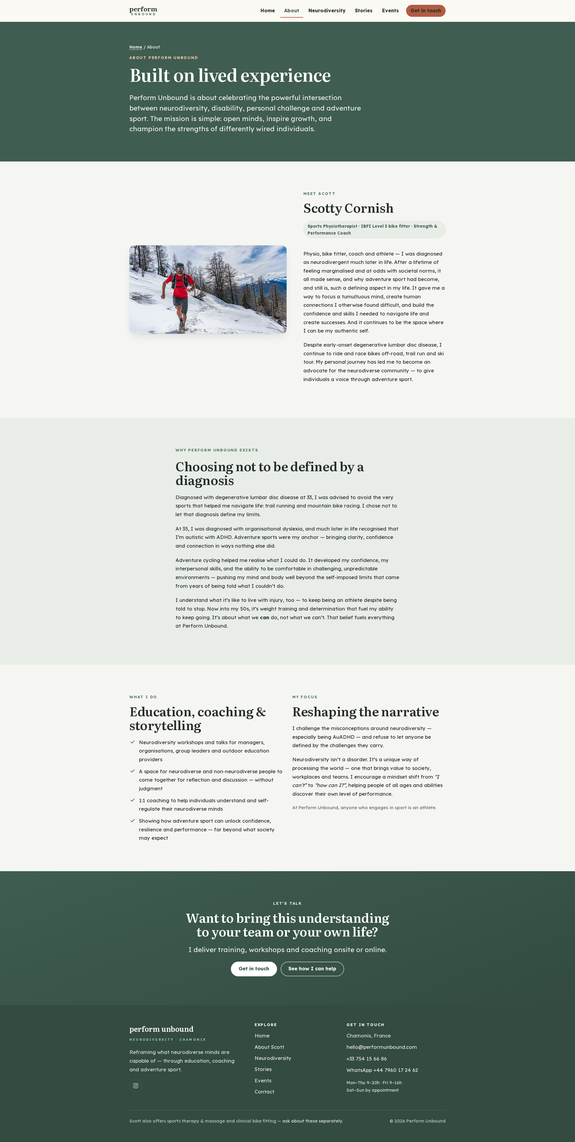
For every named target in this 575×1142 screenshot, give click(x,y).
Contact (264, 1091)
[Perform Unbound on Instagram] (135, 1085)
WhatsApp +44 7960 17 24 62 (382, 1070)
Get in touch (426, 10)
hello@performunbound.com (381, 1047)
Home (268, 10)
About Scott (269, 1047)
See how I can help (312, 969)
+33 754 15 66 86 (366, 1058)
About (291, 10)
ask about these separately (312, 1121)
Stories (364, 10)
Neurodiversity (327, 10)
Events (390, 10)
